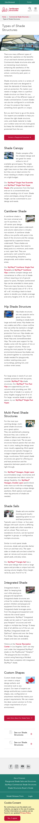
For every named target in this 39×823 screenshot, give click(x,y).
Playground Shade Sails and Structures (20, 781)
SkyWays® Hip (17, 381)
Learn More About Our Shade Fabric (19, 718)
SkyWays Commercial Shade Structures (20, 785)
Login (30, 796)
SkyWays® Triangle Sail (17, 562)
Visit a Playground (10, 2)
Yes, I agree (12, 818)
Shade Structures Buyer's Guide (20, 788)
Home (4, 17)
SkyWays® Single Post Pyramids (20, 183)
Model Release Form (15, 796)
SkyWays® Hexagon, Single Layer (21, 472)
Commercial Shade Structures (19, 17)
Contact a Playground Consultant (18, 137)
